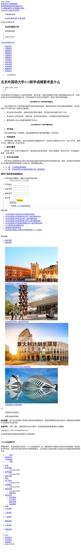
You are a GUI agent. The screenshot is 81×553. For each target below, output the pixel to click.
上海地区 (8, 513)
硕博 (12, 18)
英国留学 (8, 49)
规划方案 (8, 489)
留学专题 (8, 476)
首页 (23, 18)
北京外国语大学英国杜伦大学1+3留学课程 (21, 216)
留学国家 (8, 472)
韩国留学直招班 (12, 228)
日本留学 (8, 60)
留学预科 (12, 497)
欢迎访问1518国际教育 (9, 4)
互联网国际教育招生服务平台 (12, 6)
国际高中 (12, 493)
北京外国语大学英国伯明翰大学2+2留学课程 (28, 169)
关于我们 (8, 540)
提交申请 (13, 202)
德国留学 (8, 57)
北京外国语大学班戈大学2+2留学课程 (20, 219)
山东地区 (8, 525)
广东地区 (8, 517)
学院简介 (8, 71)
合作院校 (8, 66)
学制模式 (8, 485)
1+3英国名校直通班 (19, 167)
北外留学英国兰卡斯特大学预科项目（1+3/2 (22, 230)
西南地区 (8, 521)
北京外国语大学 (11, 74)
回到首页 (8, 46)
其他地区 (8, 529)
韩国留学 (8, 51)
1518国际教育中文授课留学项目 (12, 8)
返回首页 (8, 537)
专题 (20, 18)
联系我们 (8, 542)
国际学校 (12, 502)
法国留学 (8, 55)
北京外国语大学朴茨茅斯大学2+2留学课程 (21, 221)
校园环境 (8, 69)
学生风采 (8, 62)
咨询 (33, 214)
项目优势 (8, 64)
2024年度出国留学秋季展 (10, 10)
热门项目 (8, 480)
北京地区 (8, 508)
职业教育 (12, 504)
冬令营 (7, 18)
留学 (16, 18)
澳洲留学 (8, 53)
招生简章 (8, 240)
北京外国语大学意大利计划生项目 (18, 214)
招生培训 (8, 495)
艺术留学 (12, 500)
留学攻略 (8, 468)
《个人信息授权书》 (23, 206)
